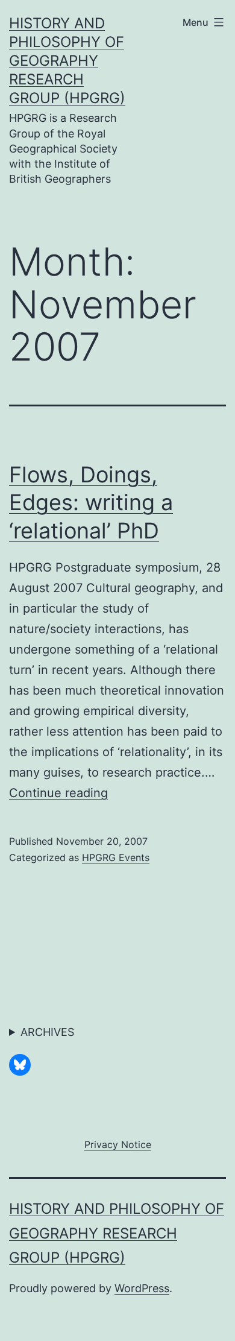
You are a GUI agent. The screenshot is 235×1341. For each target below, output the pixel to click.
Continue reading (58, 793)
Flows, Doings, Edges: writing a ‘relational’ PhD (91, 502)
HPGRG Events (115, 857)
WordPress (141, 1288)
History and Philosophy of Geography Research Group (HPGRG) (67, 60)
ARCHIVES (47, 1032)
